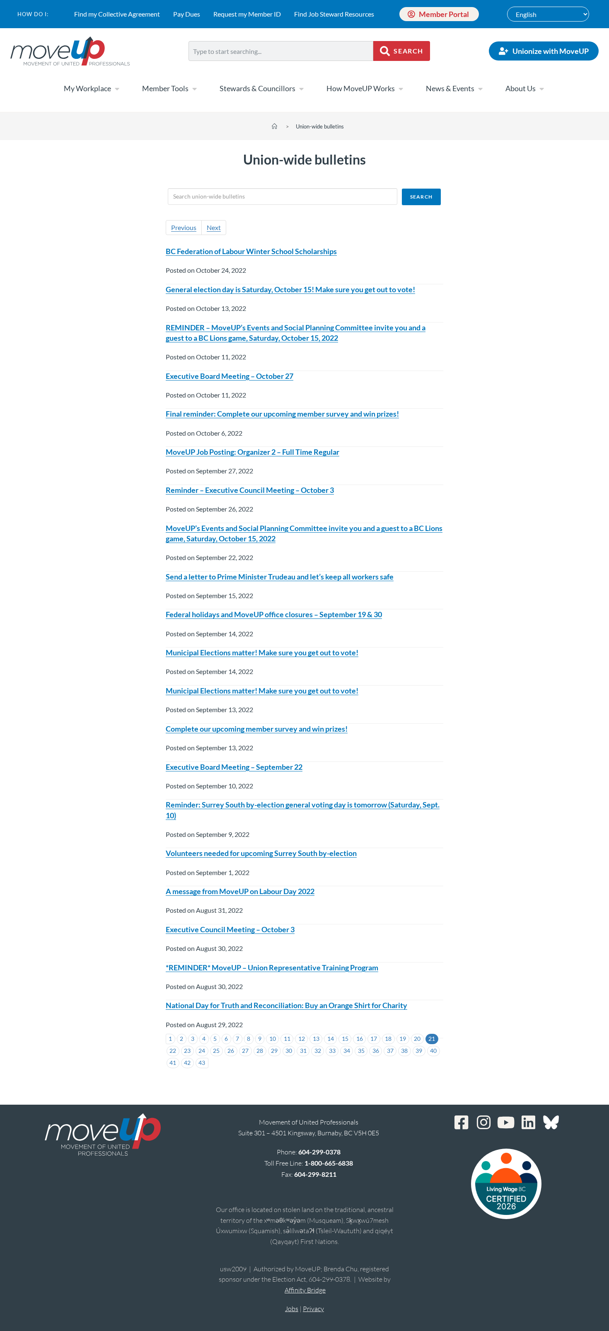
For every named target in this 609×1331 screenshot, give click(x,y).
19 (402, 1038)
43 (201, 1062)
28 (259, 1050)
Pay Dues (186, 14)
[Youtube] (506, 1122)
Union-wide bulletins (320, 126)
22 (172, 1050)
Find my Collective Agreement (117, 14)
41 (172, 1062)
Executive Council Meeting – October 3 (230, 929)
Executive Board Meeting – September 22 (234, 766)
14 (330, 1038)
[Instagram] (483, 1122)
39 (419, 1050)
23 (187, 1050)
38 (404, 1050)
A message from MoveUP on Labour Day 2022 (240, 891)
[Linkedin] (528, 1122)
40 (433, 1050)
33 (332, 1050)
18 (388, 1038)
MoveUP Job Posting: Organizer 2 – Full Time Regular (252, 451)
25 (216, 1050)
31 (303, 1050)
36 (375, 1050)
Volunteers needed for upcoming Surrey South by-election (261, 853)
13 (316, 1038)
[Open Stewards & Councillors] (301, 88)
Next (214, 227)
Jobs (291, 1308)
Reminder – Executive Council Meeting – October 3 (250, 490)
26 (230, 1050)
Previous (183, 227)
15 (345, 1038)
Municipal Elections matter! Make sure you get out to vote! (262, 652)
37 (390, 1050)
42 (187, 1062)
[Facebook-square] (461, 1122)
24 (201, 1050)
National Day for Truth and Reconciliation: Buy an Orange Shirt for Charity (286, 1005)
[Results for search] (280, 65)
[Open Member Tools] (194, 88)
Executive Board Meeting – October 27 (229, 376)
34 (346, 1050)
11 (287, 1038)
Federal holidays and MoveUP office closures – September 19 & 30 (274, 614)
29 (274, 1050)
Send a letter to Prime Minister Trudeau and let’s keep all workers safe (280, 576)
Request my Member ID (247, 14)
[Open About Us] (541, 88)
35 (361, 1050)
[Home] (274, 126)
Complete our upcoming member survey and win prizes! (257, 728)
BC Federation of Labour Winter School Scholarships (251, 251)
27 (245, 1050)
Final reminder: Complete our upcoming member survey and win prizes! (282, 413)
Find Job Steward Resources (334, 14)
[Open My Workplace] (117, 88)
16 (359, 1038)
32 (317, 1050)
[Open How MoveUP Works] (400, 88)
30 (288, 1050)
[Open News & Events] (480, 88)
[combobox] (280, 51)
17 (373, 1038)
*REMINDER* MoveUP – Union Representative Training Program (272, 967)
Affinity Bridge (305, 1290)
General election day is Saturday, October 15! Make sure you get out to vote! (290, 289)
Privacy (313, 1308)
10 (272, 1038)
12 (301, 1038)
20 (417, 1038)
